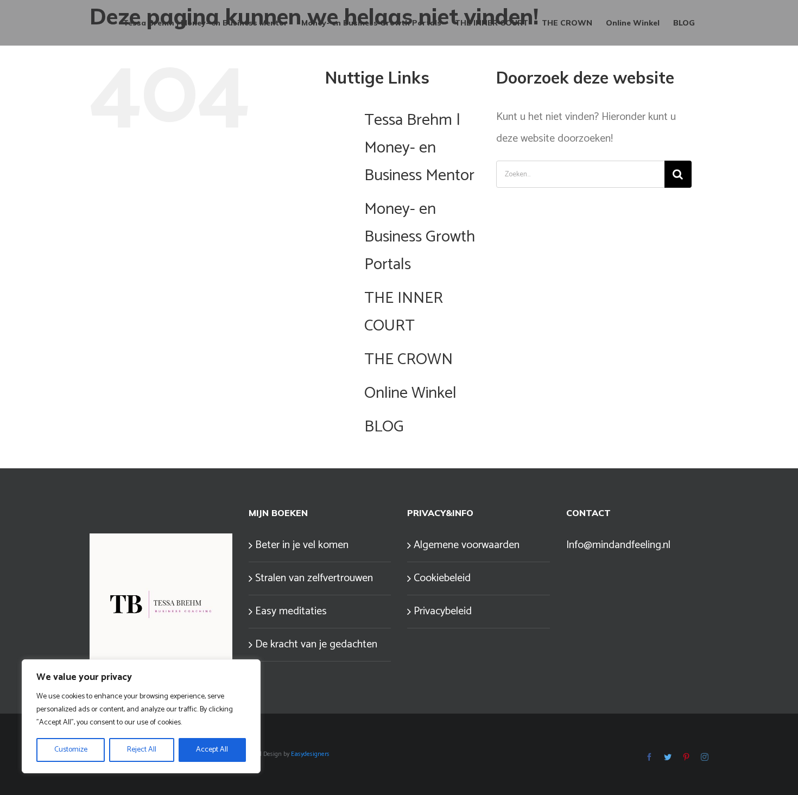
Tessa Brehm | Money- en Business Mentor (419, 148)
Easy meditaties (291, 611)
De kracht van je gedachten (316, 644)
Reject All (141, 749)
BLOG (384, 427)
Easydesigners (310, 754)
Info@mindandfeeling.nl (618, 545)
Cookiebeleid (442, 578)
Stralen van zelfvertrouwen (314, 578)
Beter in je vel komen (302, 545)
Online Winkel (410, 393)
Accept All (212, 749)
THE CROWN (408, 359)
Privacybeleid (443, 611)
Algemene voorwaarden (467, 545)
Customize (70, 749)
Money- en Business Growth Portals (419, 237)
